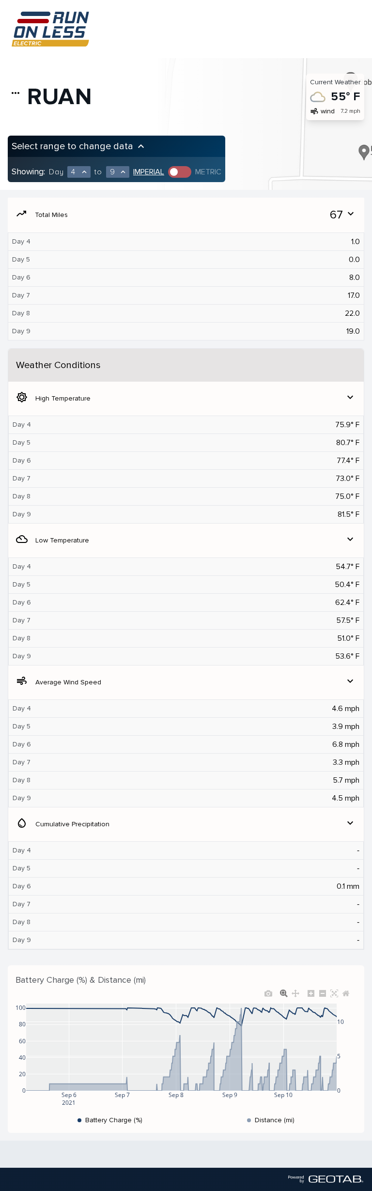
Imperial (148, 172)
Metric (208, 172)
